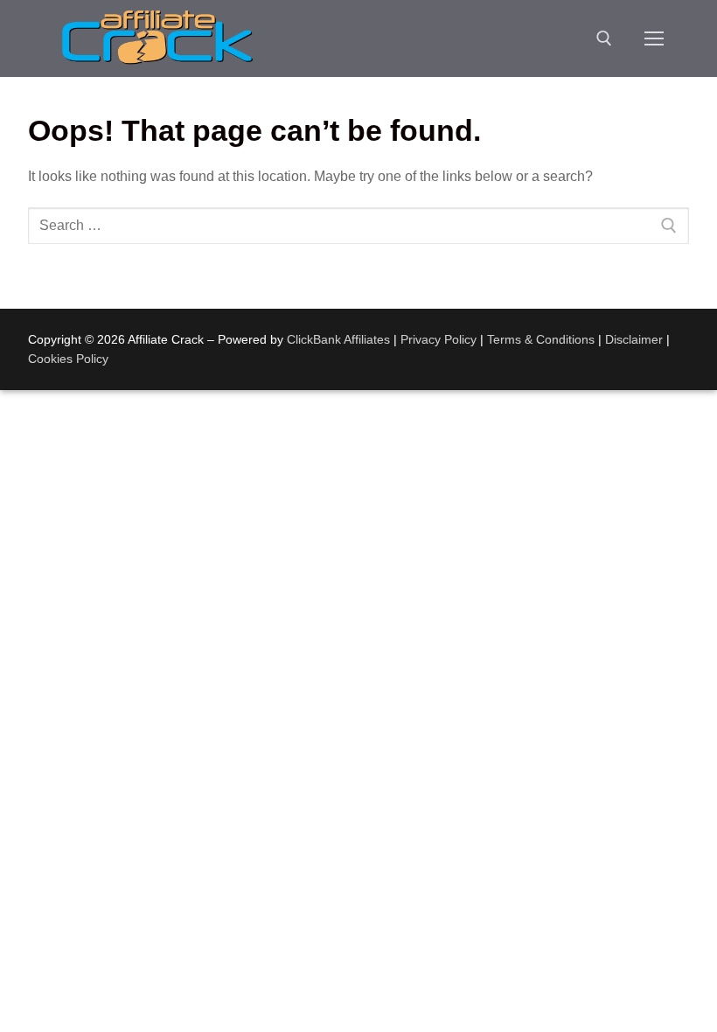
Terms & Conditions (541, 339)
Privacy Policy (438, 339)
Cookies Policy (68, 359)
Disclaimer (634, 339)
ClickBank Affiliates (338, 339)
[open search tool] (604, 38)
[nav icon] (654, 38)
